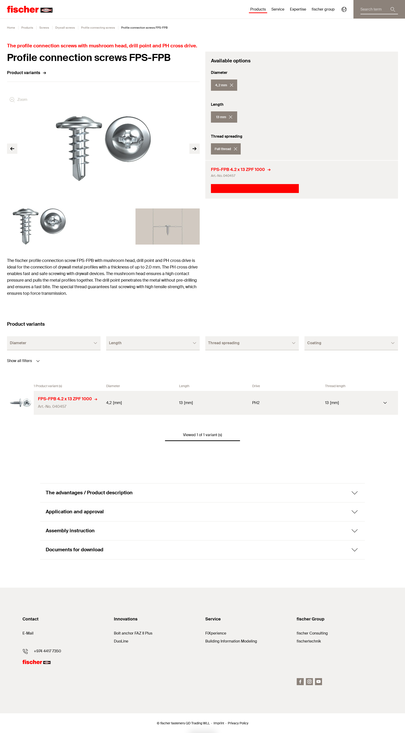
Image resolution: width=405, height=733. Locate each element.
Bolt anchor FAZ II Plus (133, 633)
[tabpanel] (39, 226)
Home (11, 28)
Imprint (219, 723)
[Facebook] (300, 681)
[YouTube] (318, 681)
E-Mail (28, 633)
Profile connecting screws (98, 28)
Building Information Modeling (231, 641)
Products (27, 28)
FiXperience (215, 633)
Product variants (23, 73)
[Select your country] (344, 9)
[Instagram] (309, 681)
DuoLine (121, 641)
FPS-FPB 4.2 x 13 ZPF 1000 (238, 169)
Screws (44, 28)
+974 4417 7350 (47, 651)
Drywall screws (65, 28)
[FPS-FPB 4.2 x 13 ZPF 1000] (20, 402)
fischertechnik (309, 641)
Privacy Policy (238, 723)
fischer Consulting (312, 633)
